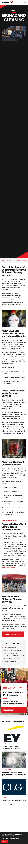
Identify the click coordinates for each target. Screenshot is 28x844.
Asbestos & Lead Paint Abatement (14, 656)
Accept (4, 841)
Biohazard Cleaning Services (12, 659)
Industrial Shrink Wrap (10, 661)
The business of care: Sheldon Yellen (14, 800)
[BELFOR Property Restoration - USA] (14, 2)
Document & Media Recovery (12, 650)
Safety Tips (6, 770)
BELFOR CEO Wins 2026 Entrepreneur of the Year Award (12, 747)
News (4, 744)
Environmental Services (10, 653)
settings (17, 838)
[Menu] (25, 2)
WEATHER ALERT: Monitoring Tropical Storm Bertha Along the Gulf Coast (14, 774)
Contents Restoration (10, 647)
